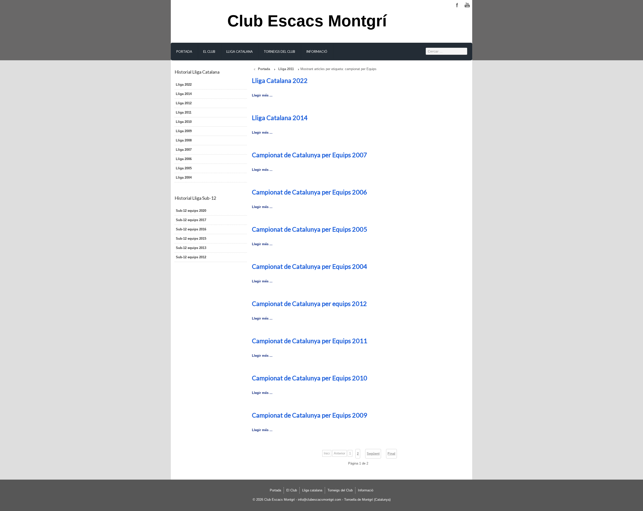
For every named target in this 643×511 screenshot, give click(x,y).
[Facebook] (457, 5)
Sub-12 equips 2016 (191, 229)
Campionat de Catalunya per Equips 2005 (309, 229)
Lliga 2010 (184, 122)
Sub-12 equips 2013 (191, 248)
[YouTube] (467, 5)
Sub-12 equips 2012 (191, 257)
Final (391, 453)
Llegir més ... (262, 95)
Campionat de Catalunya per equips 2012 (309, 303)
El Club (209, 51)
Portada (184, 51)
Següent (373, 453)
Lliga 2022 (184, 84)
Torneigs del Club (279, 51)
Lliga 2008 (184, 140)
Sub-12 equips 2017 (191, 220)
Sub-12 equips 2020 (191, 211)
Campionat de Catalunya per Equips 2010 (309, 378)
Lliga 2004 (184, 177)
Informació (316, 51)
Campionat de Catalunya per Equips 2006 (309, 192)
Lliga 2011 (183, 112)
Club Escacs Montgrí (307, 24)
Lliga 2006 (184, 159)
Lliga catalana (239, 51)
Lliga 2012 (184, 103)
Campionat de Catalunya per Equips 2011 (309, 340)
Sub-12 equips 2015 (191, 238)
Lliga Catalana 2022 (280, 80)
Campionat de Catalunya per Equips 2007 (309, 155)
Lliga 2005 (184, 168)
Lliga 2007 (184, 149)
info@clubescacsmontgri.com (319, 499)
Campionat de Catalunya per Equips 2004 (309, 266)
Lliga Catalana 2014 (280, 117)
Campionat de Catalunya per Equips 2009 (309, 415)
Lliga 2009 (184, 131)
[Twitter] (447, 5)
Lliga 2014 (184, 94)
